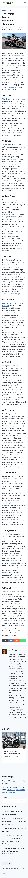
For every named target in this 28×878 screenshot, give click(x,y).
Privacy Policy (21, 868)
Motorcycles (6, 10)
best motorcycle (10, 87)
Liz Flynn (6, 28)
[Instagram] (10, 863)
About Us (5, 868)
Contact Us (12, 868)
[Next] (24, 747)
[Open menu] (25, 3)
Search (4, 798)
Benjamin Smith (9, 756)
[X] (6, 863)
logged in (15, 781)
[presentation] (14, 740)
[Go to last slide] (4, 747)
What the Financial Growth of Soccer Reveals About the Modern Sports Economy (14, 821)
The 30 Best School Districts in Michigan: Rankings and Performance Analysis (13, 851)
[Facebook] (3, 863)
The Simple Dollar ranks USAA (13, 99)
